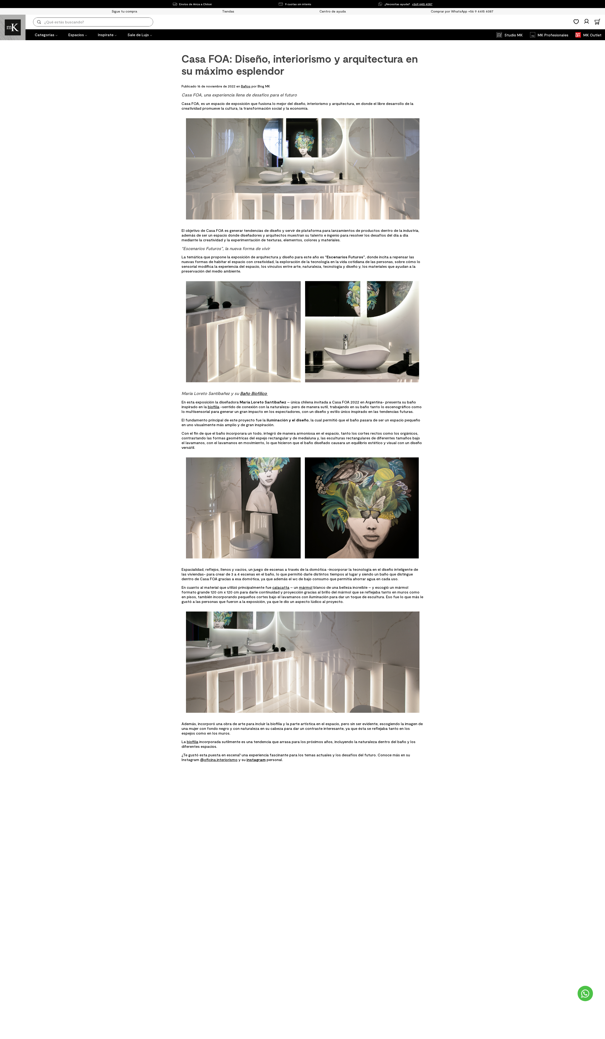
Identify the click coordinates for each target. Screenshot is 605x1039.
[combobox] (96, 21)
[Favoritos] (576, 21)
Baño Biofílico (254, 393)
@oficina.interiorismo (219, 759)
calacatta (280, 587)
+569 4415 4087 (422, 4)
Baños (246, 86)
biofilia (213, 406)
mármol (305, 587)
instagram (256, 759)
